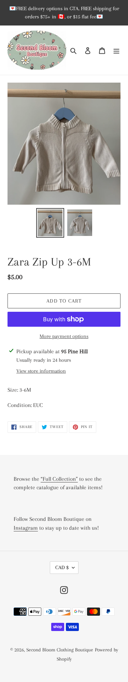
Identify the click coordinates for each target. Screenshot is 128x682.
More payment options (64, 336)
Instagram (26, 528)
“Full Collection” (59, 479)
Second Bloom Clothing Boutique (59, 649)
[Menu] (116, 50)
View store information (41, 371)
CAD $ (62, 567)
